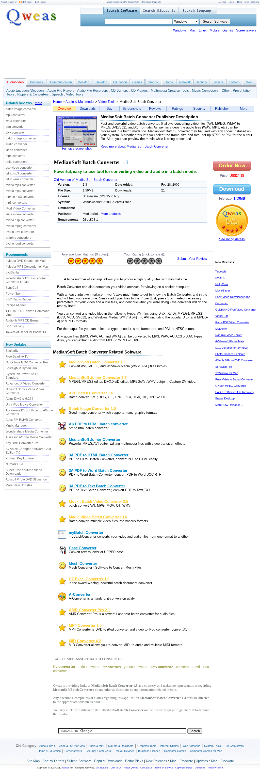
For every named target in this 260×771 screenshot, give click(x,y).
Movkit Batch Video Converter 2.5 (98, 502)
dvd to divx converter (20, 232)
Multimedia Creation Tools (170, 90)
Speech (57, 94)
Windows (179, 30)
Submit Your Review (192, 259)
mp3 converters (16, 202)
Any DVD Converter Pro (22, 443)
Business (36, 82)
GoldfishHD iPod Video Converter (235, 309)
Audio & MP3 (96, 745)
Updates (202, 761)
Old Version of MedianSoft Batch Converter (85, 180)
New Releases (156, 761)
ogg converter (15, 126)
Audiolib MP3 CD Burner (23, 320)
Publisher (222, 108)
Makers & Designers (121, 745)
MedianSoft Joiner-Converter (94, 440)
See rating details (232, 239)
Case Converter (82, 548)
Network (185, 82)
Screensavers (246, 30)
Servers (218, 82)
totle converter (89, 667)
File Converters (234, 745)
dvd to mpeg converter (21, 226)
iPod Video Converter (20, 208)
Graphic (153, 82)
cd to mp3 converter (19, 173)
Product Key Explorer (20, 458)
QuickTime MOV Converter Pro (27, 362)
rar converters (112, 667)
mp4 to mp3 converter (21, 197)
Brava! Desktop (225, 398)
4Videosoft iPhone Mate (229, 341)
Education (120, 82)
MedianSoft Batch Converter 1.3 (97, 362)
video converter (16, 150)
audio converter (16, 144)
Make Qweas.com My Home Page (123, 2)
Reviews (155, 108)
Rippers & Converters (33, 94)
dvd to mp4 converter (20, 191)
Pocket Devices (124, 750)
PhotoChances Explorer (230, 354)
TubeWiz (220, 271)
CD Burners (119, 90)
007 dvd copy (15, 326)
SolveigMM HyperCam (21, 368)
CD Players (139, 90)
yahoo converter (136, 667)
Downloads (88, 108)
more (38, 103)
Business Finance (149, 750)
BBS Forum (40, 2)
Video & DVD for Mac (72, 745)
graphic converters (18, 237)
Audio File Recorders (92, 90)
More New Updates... (20, 485)
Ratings (177, 108)
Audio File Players (60, 90)
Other (226, 90)
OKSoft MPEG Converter (230, 385)
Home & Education (49, 750)
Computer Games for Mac (206, 750)
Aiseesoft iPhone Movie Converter (29, 437)
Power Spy (13, 293)
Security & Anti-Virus (98, 750)
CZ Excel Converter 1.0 (89, 579)
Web (249, 82)
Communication (61, 82)
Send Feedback (252, 2)
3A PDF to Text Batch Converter (97, 486)
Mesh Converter (83, 563)
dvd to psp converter (20, 220)
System (234, 82)
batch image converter (21, 109)
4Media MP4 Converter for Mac (27, 266)
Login (232, 2)
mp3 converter (15, 115)
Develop (101, 82)
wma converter (16, 121)
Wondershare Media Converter (27, 431)
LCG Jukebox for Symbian (231, 347)
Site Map (33, 761)
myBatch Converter (86, 533)
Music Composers (205, 90)
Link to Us (116, 767)
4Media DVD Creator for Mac (25, 261)
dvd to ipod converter (20, 243)
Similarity (12, 350)
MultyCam (221, 284)
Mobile (214, 30)
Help (239, 2)
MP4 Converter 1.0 (85, 625)
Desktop (83, 82)
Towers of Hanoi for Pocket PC (26, 332)
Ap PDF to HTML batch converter (98, 424)
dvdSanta (12, 272)
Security (201, 82)
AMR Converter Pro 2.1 (89, 610)
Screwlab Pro (223, 366)
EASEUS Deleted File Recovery (234, 392)
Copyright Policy (183, 767)
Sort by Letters (53, 761)
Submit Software (79, 761)
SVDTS (219, 277)
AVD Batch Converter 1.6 (91, 393)
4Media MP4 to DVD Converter (234, 360)
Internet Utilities (169, 745)
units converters (16, 162)
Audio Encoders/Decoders (25, 90)
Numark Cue (14, 464)
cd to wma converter (19, 179)
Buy (109, 108)
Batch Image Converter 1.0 (92, 409)
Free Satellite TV (17, 356)
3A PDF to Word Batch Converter (98, 471)
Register (222, 2)
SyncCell (12, 288)
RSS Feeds (27, 2)
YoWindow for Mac (226, 373)
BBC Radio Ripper (18, 299)
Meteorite (221, 328)
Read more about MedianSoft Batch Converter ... (136, 146)
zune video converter (20, 214)
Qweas (66, 767)
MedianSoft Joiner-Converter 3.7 (97, 378)
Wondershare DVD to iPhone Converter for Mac (26, 280)
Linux (203, 30)
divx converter (15, 132)
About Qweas (7, 2)
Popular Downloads (108, 761)
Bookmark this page (151, 2)
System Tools (212, 745)
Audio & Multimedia (80, 102)
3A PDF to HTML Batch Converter (98, 455)
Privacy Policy (215, 767)
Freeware (186, 761)
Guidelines (200, 767)
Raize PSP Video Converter (232, 322)
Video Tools (74, 94)
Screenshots (132, 108)
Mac (192, 30)
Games (227, 30)
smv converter (162, 667)
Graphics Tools (146, 745)
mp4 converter (15, 156)
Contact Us (146, 767)
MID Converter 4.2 (85, 641)
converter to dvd (188, 667)
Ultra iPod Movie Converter (24, 404)
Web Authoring (191, 745)
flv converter (64, 667)
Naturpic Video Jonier (228, 334)
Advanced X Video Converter (26, 383)
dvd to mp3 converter (20, 185)
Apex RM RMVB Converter (24, 420)
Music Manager (16, 425)
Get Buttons (102, 767)
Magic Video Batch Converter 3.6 (98, 517)
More (243, 108)
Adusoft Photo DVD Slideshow (26, 479)
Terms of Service (164, 767)
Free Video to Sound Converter (234, 379)
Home (169, 82)
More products (111, 214)
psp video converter (19, 167)
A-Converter (80, 594)
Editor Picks (134, 761)
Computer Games (175, 750)
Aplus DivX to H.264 (19, 398)
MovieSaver (222, 290)
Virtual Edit (221, 315)
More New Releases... (229, 404)
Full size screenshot (77, 148)
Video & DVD (47, 745)
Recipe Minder (16, 305)
